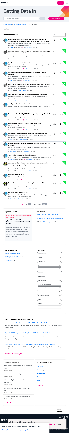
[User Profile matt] (5, 175)
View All (8, 402)
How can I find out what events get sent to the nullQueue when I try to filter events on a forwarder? (29, 52)
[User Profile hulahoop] (5, 63)
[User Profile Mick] (5, 73)
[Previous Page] (23, 204)
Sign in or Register (49, 424)
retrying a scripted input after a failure (20, 104)
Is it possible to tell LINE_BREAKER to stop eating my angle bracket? (29, 114)
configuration (41, 261)
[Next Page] (50, 310)
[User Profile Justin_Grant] (5, 105)
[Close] (47, 425)
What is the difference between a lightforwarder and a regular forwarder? (27, 73)
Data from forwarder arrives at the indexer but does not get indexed (29, 84)
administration (42, 253)
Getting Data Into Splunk (12, 257)
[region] (24, 428)
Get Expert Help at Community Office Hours (50, 218)
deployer (40, 272)
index (39, 299)
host (39, 291)
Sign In (60, 3)
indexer (40, 303)
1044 (39, 204)
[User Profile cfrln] (5, 193)
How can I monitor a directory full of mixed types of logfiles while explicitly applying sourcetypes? (28, 164)
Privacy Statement (7, 430)
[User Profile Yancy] (5, 134)
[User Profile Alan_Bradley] (5, 95)
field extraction (42, 280)
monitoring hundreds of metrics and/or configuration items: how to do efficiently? (29, 144)
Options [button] (6, 29)
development (41, 276)
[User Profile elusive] (5, 40)
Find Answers (7, 24)
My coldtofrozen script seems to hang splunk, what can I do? (26, 183)
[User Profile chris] (5, 52)
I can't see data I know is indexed (18, 193)
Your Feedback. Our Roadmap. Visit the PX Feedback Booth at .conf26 (28, 323)
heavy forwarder (42, 288)
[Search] (42, 18)
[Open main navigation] (67, 3)
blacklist (40, 257)
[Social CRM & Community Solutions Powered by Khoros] (60, 410)
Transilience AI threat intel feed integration (17, 396)
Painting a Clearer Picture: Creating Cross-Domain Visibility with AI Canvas (30, 344)
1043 (34, 204)
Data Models (9, 260)
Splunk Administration (20, 24)
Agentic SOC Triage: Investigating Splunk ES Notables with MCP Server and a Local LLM (33, 334)
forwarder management (44, 284)
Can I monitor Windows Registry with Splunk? (22, 155)
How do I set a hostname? (16, 175)
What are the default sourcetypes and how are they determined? (28, 133)
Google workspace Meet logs (13, 374)
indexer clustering (43, 307)
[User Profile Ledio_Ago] (5, 156)
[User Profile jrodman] (5, 164)
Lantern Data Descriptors (13, 253)
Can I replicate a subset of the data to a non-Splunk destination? (27, 94)
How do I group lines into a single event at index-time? (24, 124)
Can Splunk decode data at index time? (20, 63)
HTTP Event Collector (43, 295)
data (39, 269)
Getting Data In (28, 47)
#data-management (48, 222)
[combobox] (24, 18)
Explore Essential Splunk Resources (47, 214)
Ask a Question (56, 18)
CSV (39, 265)
